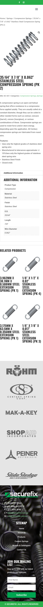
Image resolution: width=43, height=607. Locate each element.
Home (2, 18)
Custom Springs (21, 541)
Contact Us (21, 550)
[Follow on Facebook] (19, 2)
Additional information (13, 173)
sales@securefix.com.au (17, 513)
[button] (39, 32)
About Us (21, 533)
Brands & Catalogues (21, 545)
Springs (10, 18)
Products (21, 537)
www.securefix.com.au (17, 516)
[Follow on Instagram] (23, 2)
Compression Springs (23, 18)
